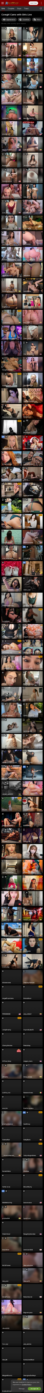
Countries (26, 19)
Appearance (10, 19)
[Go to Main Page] (13, 3)
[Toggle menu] (2, 3)
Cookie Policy (26, 1384)
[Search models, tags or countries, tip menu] (40, 8)
